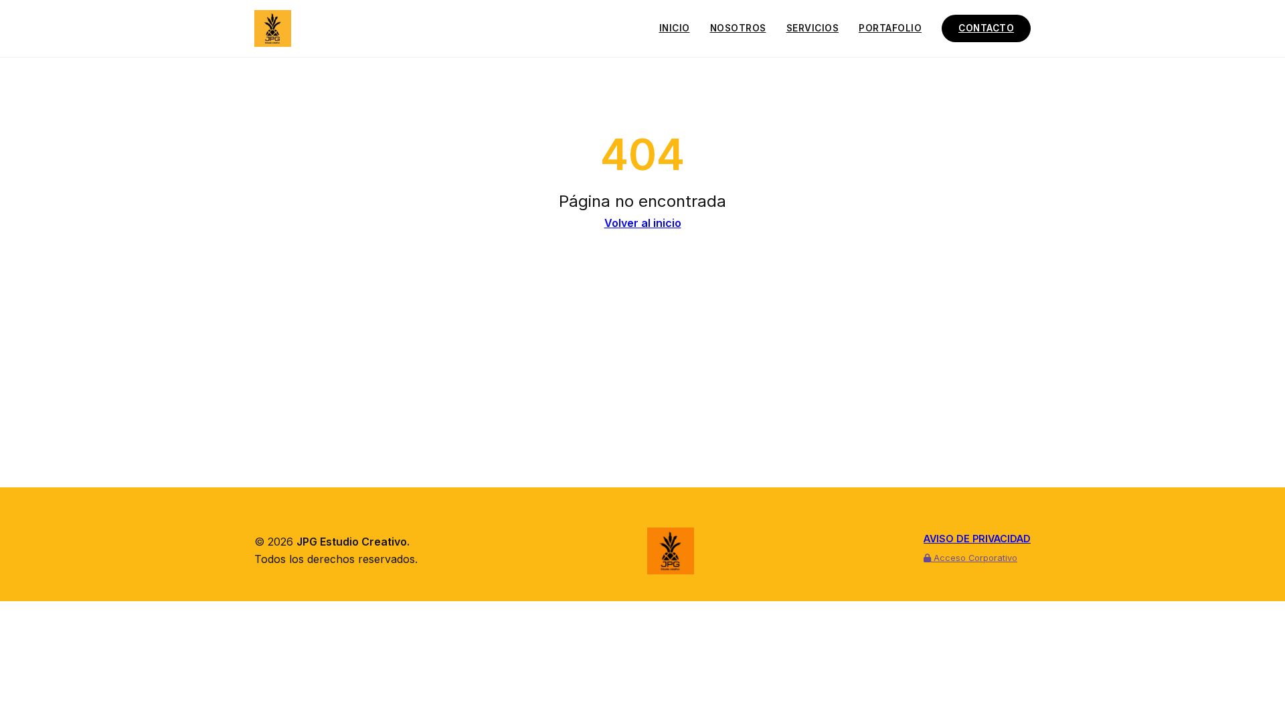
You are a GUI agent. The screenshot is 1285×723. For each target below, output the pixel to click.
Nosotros (738, 28)
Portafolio (890, 28)
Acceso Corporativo (974, 558)
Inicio (674, 28)
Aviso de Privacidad (977, 538)
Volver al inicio (642, 223)
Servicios (812, 28)
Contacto (986, 28)
